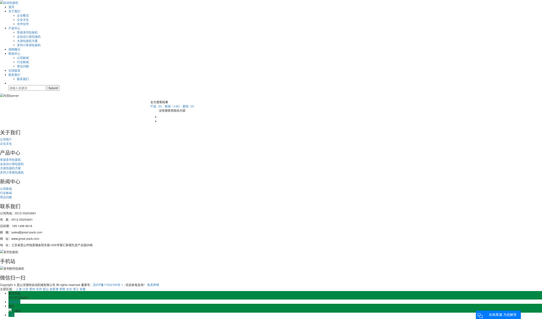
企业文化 (23, 19)
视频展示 (14, 49)
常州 (32, 289)
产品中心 (14, 28)
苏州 (39, 289)
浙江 (76, 289)
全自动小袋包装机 (29, 36)
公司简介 (6, 139)
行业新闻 (23, 62)
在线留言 (14, 70)
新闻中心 (14, 53)
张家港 (54, 289)
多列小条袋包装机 (29, 45)
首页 (11, 7)
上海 (19, 289)
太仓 (69, 289)
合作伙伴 (23, 24)
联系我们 (14, 74)
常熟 (62, 289)
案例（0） (189, 106)
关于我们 (14, 11)
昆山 (46, 289)
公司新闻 (23, 57)
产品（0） (157, 106)
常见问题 (23, 66)
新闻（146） (173, 106)
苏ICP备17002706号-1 (108, 285)
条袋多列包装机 (27, 32)
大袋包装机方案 (27, 41)
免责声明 (153, 285)
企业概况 (23, 15)
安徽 (83, 289)
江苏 (25, 289)
